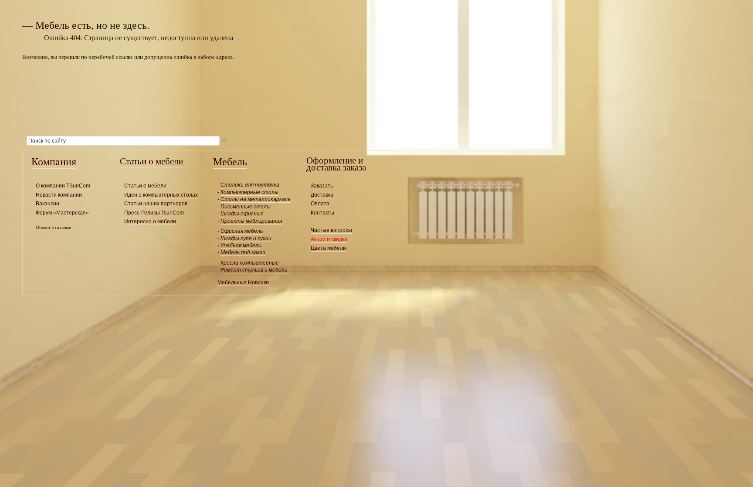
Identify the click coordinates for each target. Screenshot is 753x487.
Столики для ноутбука (249, 185)
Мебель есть (63, 25)
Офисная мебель (241, 231)
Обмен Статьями (53, 227)
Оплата (320, 204)
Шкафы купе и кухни (245, 238)
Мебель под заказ (242, 252)
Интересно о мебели (150, 221)
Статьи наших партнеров (155, 204)
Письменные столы (245, 207)
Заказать (322, 186)
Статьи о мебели (151, 160)
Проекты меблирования (251, 221)
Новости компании (59, 195)
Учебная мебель (240, 245)
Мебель (230, 161)
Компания (53, 161)
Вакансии (47, 204)
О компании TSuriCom (63, 186)
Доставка (322, 195)
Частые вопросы (331, 230)
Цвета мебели (328, 248)
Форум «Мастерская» (62, 213)
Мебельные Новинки (243, 282)
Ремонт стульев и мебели (254, 270)
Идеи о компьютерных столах (161, 195)
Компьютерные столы (249, 192)
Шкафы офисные (242, 214)
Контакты (322, 213)
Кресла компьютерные (249, 263)
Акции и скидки (329, 239)
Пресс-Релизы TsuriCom (154, 213)
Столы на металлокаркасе (255, 199)
